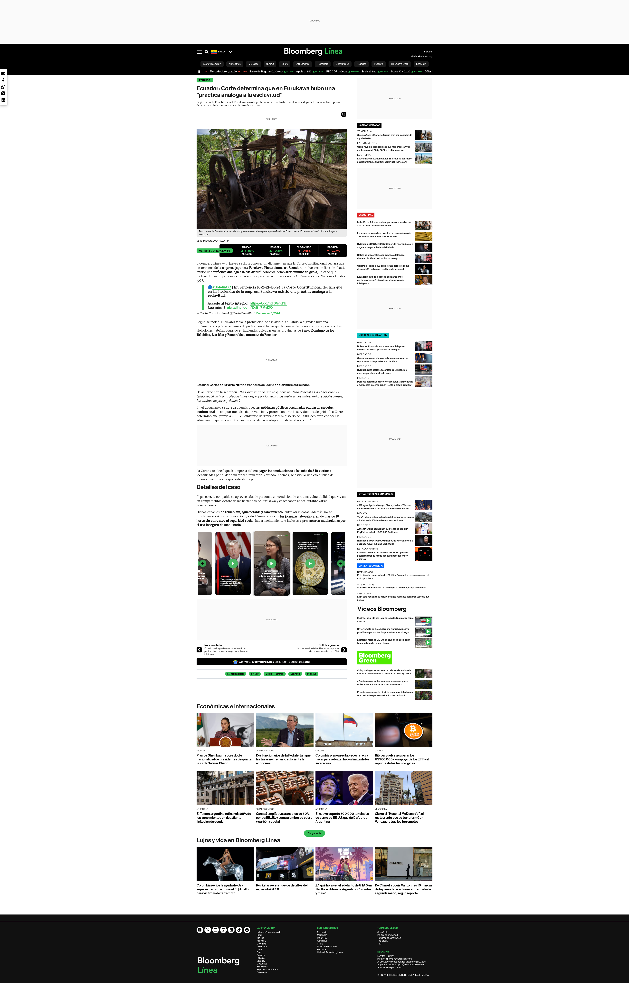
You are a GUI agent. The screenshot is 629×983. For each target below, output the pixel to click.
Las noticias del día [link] (212, 64)
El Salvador (262, 966)
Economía (322, 932)
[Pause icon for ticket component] (199, 72)
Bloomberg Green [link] (399, 64)
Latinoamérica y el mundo (269, 932)
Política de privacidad (387, 935)
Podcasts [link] (378, 64)
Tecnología (382, 940)
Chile (259, 949)
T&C (379, 943)
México (260, 938)
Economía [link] (421, 64)
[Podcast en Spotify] (247, 930)
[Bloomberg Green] (394, 658)
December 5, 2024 (268, 313)
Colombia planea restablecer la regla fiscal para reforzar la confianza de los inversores (342, 759)
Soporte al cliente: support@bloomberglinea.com (400, 964)
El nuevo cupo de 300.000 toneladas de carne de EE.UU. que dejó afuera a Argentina (342, 818)
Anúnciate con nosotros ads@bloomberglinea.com (401, 961)
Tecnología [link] (322, 64)
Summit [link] (270, 64)
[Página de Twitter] (207, 930)
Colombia (261, 943)
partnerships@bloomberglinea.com (394, 958)
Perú (259, 952)
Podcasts (321, 949)
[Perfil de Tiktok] (239, 930)
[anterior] (199, 649)
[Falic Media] (412, 56)
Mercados (322, 935)
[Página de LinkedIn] (231, 930)
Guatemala (262, 972)
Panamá (261, 958)
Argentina (261, 940)
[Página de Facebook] (200, 930)
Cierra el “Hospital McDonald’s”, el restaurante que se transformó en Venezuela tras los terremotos (399, 818)
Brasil (259, 935)
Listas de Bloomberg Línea (330, 952)
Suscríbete (382, 932)
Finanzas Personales (327, 946)
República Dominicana (267, 969)
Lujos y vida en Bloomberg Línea (238, 840)
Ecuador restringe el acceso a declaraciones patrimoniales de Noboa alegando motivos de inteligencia (226, 651)
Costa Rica (262, 963)
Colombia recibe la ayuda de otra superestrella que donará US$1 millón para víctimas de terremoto (223, 889)
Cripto (320, 943)
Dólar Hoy (322, 938)
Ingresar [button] (428, 51)
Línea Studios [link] (342, 64)
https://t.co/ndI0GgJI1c (268, 303)
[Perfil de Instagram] (223, 930)
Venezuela (262, 946)
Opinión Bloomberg (371, 565)
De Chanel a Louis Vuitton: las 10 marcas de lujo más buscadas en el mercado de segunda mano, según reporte (403, 889)
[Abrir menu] (199, 51)
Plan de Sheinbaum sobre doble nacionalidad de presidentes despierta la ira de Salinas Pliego (224, 759)
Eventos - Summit (385, 956)
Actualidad (322, 940)
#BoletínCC (221, 287)
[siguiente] (344, 649)
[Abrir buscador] (207, 51)
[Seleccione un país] (231, 51)
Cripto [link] (285, 64)
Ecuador (204, 80)
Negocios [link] (361, 64)
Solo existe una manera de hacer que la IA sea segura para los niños (391, 587)
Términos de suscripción (389, 938)
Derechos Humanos (274, 674)
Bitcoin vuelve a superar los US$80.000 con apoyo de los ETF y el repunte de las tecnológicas (402, 759)
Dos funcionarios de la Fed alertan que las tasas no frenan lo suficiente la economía (283, 759)
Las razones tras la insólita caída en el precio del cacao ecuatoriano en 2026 (318, 650)
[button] (343, 114)
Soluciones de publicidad (389, 967)
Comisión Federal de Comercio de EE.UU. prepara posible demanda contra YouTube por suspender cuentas (382, 555)
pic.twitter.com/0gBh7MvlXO (250, 307)
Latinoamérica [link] (302, 64)
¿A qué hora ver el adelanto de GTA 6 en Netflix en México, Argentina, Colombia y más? (343, 889)
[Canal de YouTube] (215, 930)
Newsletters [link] (235, 64)
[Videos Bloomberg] (394, 609)
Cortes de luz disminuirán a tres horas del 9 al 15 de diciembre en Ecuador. (260, 385)
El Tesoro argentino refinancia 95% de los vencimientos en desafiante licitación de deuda (224, 818)
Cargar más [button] (314, 833)
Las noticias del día (235, 674)
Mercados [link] (253, 64)
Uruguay (261, 961)
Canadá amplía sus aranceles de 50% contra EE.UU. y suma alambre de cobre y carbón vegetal (284, 818)
